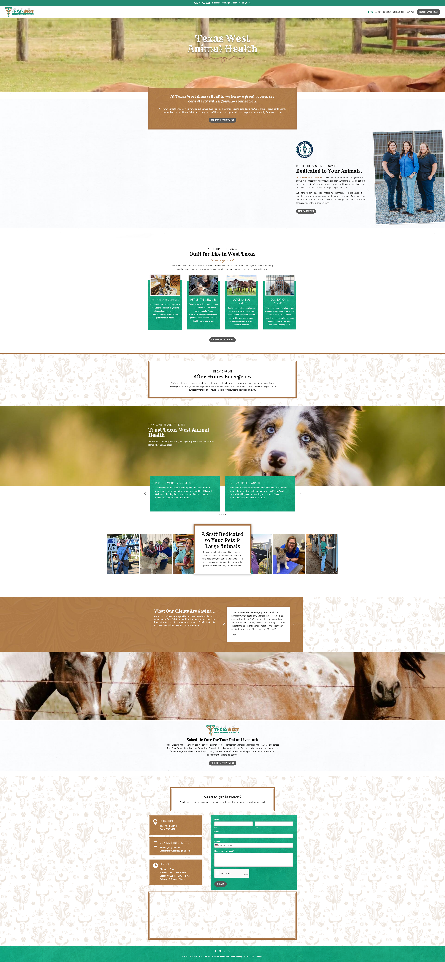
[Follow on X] (229, 951)
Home (370, 12)
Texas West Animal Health (308, 177)
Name (217, 820)
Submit (220, 884)
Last (256, 827)
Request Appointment (428, 12)
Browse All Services (222, 339)
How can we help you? (224, 851)
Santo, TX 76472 (167, 829)
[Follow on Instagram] (220, 951)
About (378, 12)
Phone (217, 841)
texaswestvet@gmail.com (178, 851)
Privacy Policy (236, 956)
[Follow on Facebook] (215, 951)
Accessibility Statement (253, 956)
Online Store (398, 12)
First (215, 827)
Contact (410, 12)
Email (217, 832)
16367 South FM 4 (168, 826)
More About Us (306, 211)
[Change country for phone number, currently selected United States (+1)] (217, 845)
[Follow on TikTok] (225, 951)
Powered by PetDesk (220, 956)
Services (387, 12)
